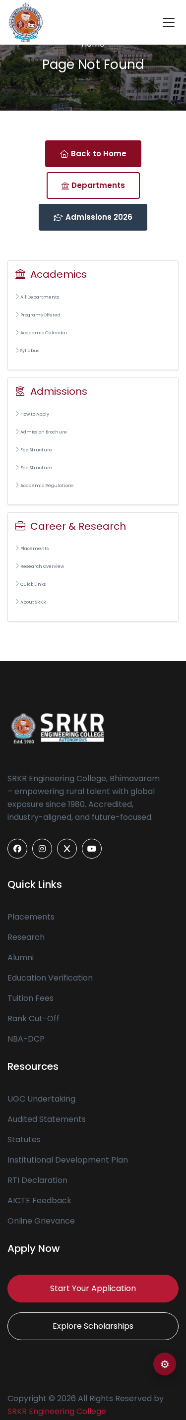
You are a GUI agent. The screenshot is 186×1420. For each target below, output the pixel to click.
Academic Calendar (43, 333)
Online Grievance (41, 1221)
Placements (34, 549)
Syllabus (29, 351)
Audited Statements (46, 1119)
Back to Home (98, 153)
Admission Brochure (43, 432)
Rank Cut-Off (33, 1018)
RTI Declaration (37, 1180)
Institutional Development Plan (67, 1160)
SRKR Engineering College (56, 1411)
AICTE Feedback (39, 1200)
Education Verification (50, 978)
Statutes (24, 1139)
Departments (98, 185)
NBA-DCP (26, 1039)
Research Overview (42, 566)
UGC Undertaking (41, 1099)
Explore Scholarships (93, 1326)
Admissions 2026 (98, 217)
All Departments (39, 297)
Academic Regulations (46, 486)
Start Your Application (93, 1288)
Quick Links (33, 584)
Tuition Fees (30, 998)
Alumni (20, 957)
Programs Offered (40, 315)
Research (26, 937)
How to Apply (34, 414)
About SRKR (33, 602)
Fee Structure (36, 450)
